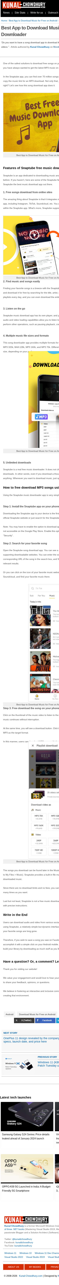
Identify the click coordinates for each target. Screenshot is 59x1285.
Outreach (53, 12)
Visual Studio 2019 (35, 1257)
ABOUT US (13, 1267)
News (6, 12)
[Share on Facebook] (45, 1022)
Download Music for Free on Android (37, 1014)
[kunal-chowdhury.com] (24, 8)
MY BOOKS (35, 1267)
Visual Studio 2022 (13, 1257)
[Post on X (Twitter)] (24, 1022)
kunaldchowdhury (24, 1242)
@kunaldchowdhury (22, 1239)
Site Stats (20, 12)
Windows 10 (26, 1253)
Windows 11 (10, 1253)
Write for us (36, 12)
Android (9, 1014)
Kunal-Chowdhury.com (30, 1275)
